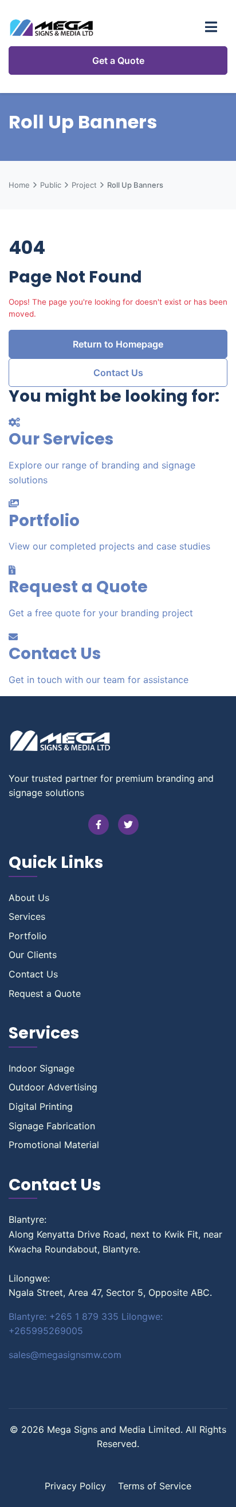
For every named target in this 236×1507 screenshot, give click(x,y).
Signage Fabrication (52, 1126)
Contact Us (118, 372)
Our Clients (33, 954)
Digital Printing (41, 1106)
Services (27, 916)
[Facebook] (98, 824)
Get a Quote (118, 60)
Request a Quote (45, 993)
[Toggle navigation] (211, 27)
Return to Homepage (118, 344)
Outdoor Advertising (53, 1087)
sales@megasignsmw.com (65, 1354)
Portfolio (28, 936)
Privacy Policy (75, 1486)
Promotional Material (54, 1144)
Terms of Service (154, 1486)
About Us (29, 897)
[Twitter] (128, 824)
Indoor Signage (41, 1068)
